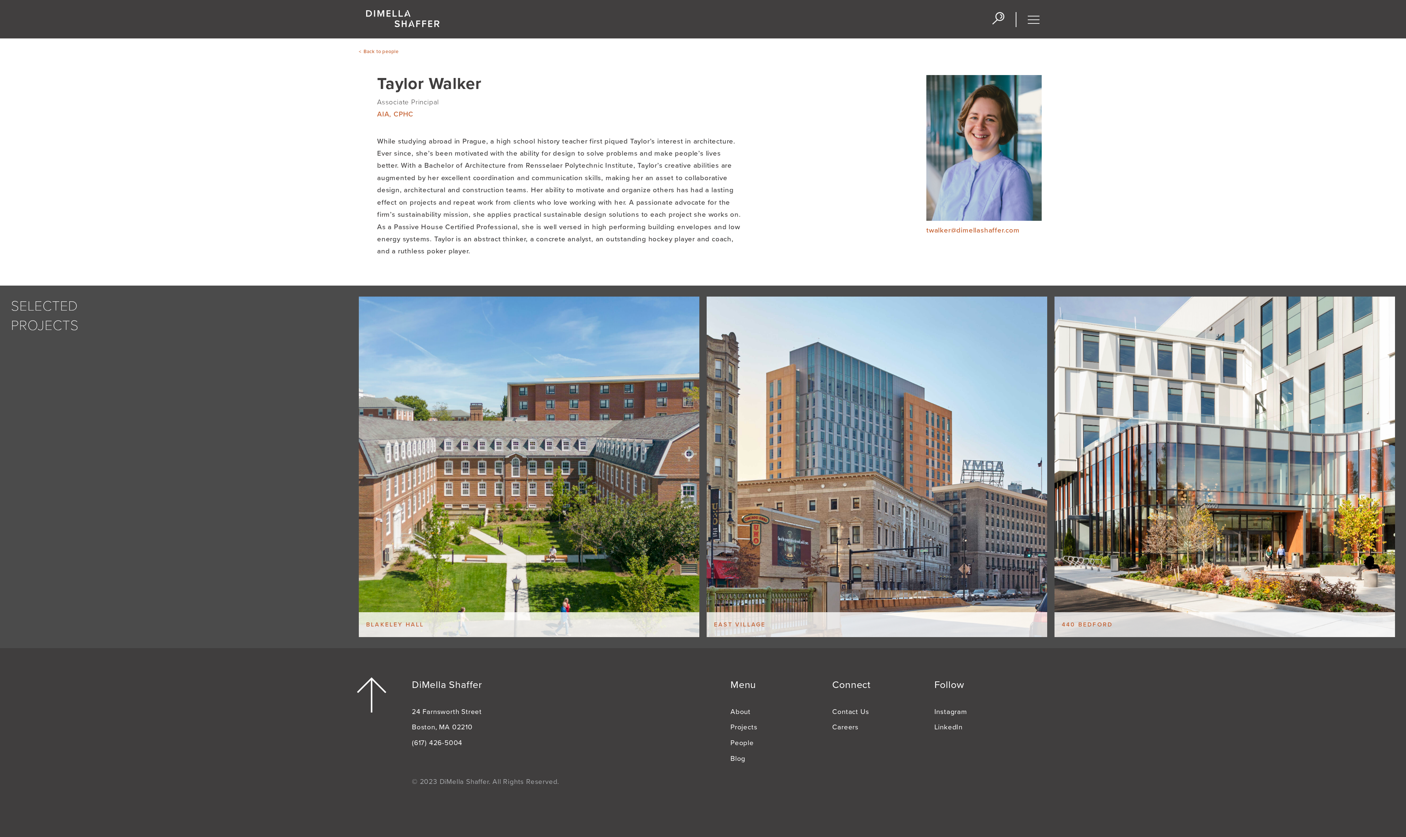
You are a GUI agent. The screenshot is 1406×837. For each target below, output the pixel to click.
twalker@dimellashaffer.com (973, 230)
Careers (845, 727)
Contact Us (850, 712)
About (740, 712)
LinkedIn (948, 727)
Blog (737, 759)
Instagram (950, 712)
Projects (743, 727)
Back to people (381, 52)
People (742, 743)
